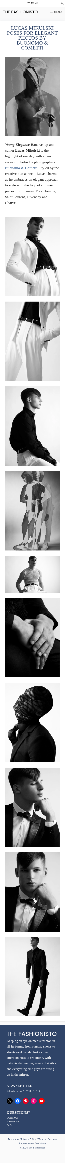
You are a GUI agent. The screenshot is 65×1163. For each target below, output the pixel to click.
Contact (13, 1118)
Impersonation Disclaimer (32, 1143)
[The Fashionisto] (20, 12)
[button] (62, 3)
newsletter (31, 1091)
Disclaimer (14, 1139)
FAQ (9, 1125)
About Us (13, 1121)
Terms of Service (47, 1139)
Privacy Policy (28, 1139)
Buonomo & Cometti (21, 168)
